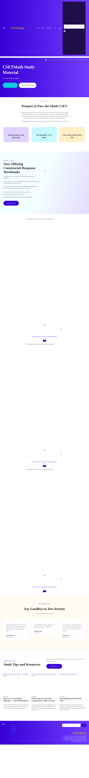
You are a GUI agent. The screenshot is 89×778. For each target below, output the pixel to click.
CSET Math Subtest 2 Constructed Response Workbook (44, 461)
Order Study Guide (10, 85)
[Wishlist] (28, 332)
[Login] (59, 28)
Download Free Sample (28, 85)
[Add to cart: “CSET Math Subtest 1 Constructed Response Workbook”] (44, 591)
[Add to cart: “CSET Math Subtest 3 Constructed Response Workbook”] (44, 341)
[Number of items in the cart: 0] (55, 28)
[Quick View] (61, 328)
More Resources (54, 666)
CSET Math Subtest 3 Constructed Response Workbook (44, 336)
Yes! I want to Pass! (11, 203)
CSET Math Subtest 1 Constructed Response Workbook (44, 587)
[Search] (81, 26)
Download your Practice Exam (28, 121)
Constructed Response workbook (26, 186)
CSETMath (17, 28)
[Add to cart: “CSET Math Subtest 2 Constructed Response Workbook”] (44, 466)
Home (38, 28)
